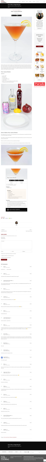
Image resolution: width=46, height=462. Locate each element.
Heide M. (5, 429)
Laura (4, 273)
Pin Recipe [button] (16, 180)
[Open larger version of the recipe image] (16, 174)
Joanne (5, 422)
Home (19, 1)
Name (2, 251)
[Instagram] (27, 452)
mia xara (5, 296)
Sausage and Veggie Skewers (37, 62)
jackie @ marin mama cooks (8, 280)
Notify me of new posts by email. (6, 257)
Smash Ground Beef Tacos (42, 62)
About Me (23, 1)
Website (24, 251)
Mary (4, 324)
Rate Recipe (21, 180)
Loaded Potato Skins (4, 230)
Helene (5, 401)
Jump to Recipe (14, 15)
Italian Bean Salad (37, 77)
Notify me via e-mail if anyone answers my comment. (8, 253)
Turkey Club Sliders (37, 56)
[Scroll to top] (44, 459)
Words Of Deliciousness (7, 415)
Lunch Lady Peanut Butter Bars (37, 69)
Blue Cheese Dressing (29, 230)
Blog (27, 1)
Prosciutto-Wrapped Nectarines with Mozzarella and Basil (42, 70)
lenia (4, 310)
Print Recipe (19, 15)
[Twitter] (25, 452)
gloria (4, 408)
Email (13, 251)
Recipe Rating (3, 237)
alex (4, 379)
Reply (30, 266)
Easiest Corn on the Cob (42, 56)
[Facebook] (24, 452)
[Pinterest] (28, 452)
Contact (34, 1)
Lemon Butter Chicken (42, 77)
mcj (4, 266)
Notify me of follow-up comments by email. (8, 255)
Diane (4, 303)
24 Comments (17, 13)
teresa (5, 394)
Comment (2, 241)
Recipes (30, 1)
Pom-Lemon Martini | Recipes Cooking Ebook (10, 437)
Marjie (5, 386)
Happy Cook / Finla (6, 372)
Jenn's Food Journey (7, 317)
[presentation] (37, 54)
